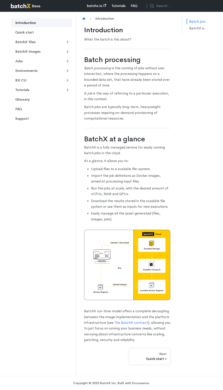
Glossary (22, 99)
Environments (26, 70)
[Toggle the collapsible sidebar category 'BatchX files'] (67, 42)
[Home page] (84, 18)
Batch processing (199, 21)
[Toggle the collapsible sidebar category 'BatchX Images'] (67, 51)
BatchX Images (28, 51)
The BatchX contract (131, 322)
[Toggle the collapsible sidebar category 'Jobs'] (67, 61)
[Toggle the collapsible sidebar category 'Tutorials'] (67, 90)
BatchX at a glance (199, 28)
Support (22, 118)
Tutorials (118, 5)
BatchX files (25, 42)
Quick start (24, 32)
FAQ (134, 5)
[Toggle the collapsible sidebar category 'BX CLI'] (67, 80)
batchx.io (94, 5)
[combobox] (179, 6)
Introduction (25, 22)
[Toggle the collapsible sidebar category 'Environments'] (67, 70)
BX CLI (21, 80)
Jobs (19, 61)
